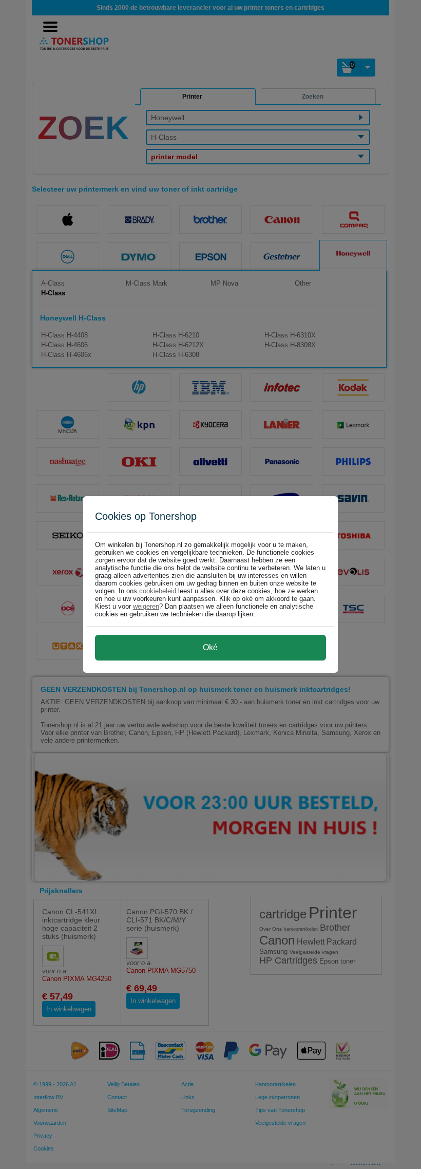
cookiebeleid (157, 591)
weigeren (146, 606)
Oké (210, 647)
